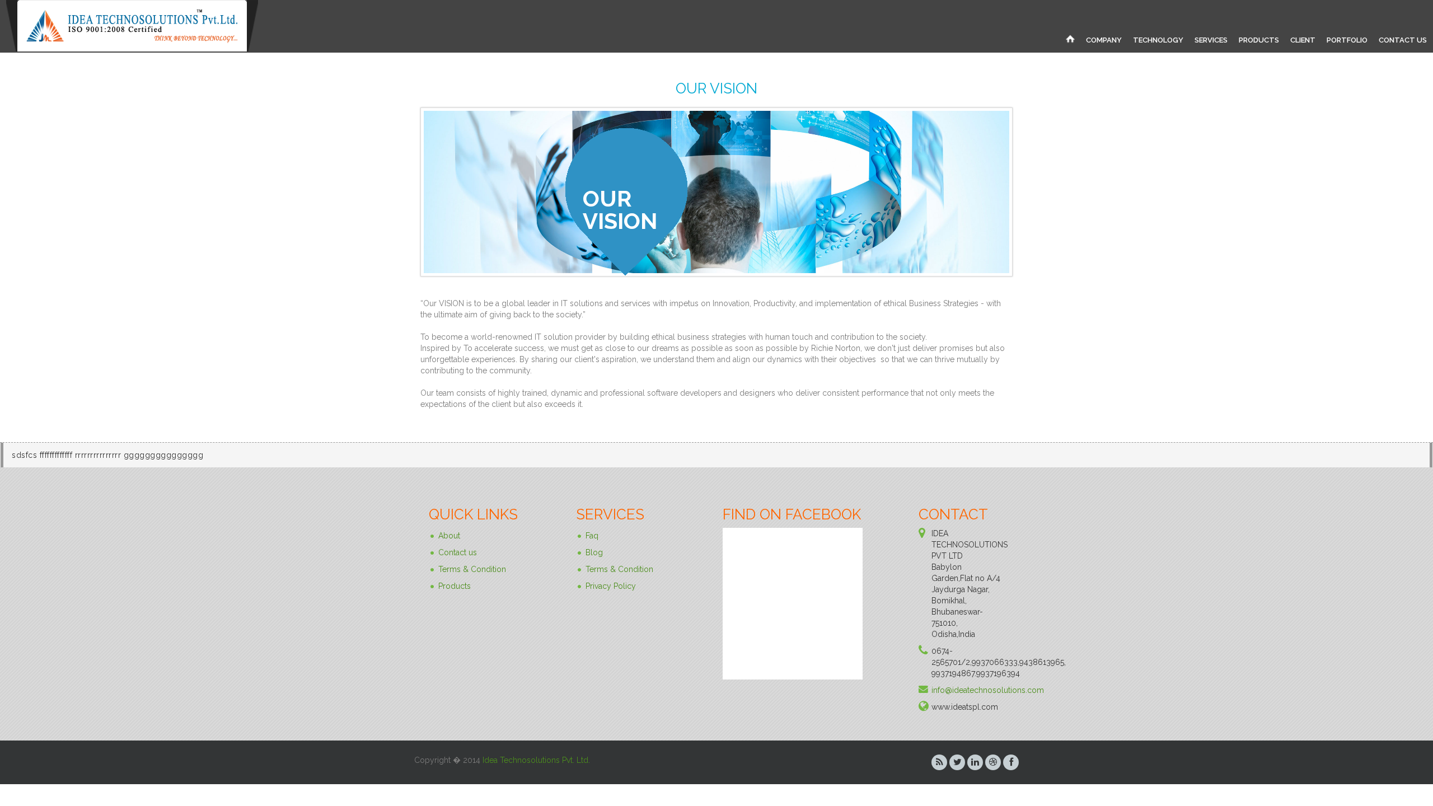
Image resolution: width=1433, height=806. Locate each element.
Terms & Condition (472, 569)
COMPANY (1104, 40)
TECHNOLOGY (1158, 40)
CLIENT (1302, 40)
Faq (592, 535)
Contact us (457, 552)
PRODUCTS (1259, 40)
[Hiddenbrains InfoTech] (1070, 38)
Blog (594, 552)
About (449, 535)
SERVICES (1211, 40)
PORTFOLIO (1347, 40)
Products (454, 586)
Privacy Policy (611, 586)
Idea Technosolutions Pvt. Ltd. (536, 760)
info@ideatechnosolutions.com (987, 690)
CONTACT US (1403, 40)
